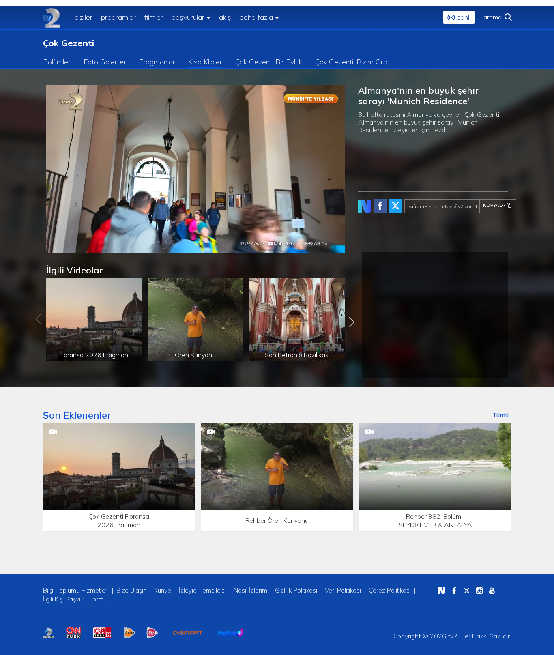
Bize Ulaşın (131, 590)
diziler (83, 17)
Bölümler (57, 62)
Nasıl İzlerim (250, 590)
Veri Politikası (343, 590)
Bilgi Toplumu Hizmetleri (76, 590)
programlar (118, 17)
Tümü (500, 415)
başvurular (188, 17)
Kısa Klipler (205, 62)
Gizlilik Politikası (296, 590)
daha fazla (256, 17)
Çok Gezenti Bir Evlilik (268, 62)
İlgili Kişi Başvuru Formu (75, 599)
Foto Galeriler (105, 62)
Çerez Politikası (390, 590)
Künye (162, 590)
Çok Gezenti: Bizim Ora (351, 62)
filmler (153, 17)
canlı (462, 17)
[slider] (215, 247)
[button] (70, 247)
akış (225, 17)
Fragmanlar (157, 62)
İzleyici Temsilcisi (202, 590)
